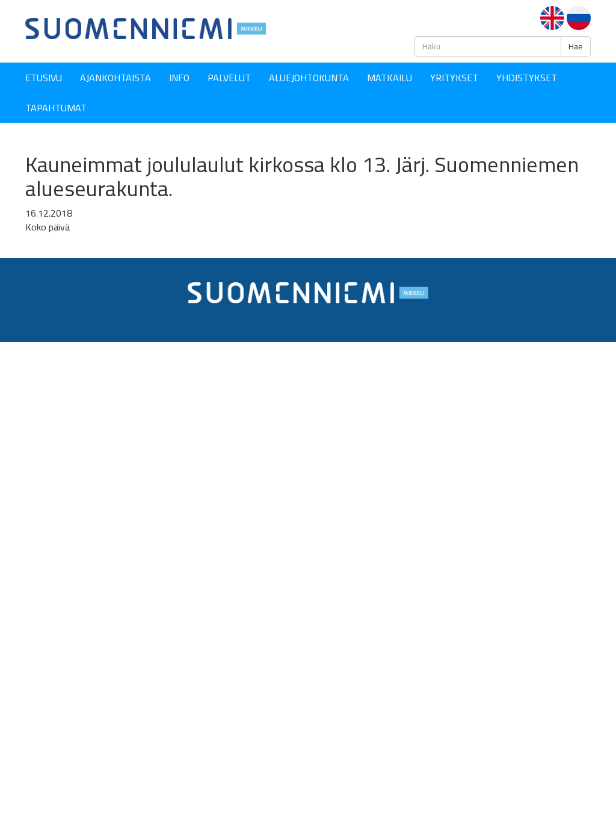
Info (179, 78)
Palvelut (229, 78)
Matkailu (389, 78)
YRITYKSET (454, 78)
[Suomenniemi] (145, 28)
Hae (575, 46)
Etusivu (43, 78)
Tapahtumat (56, 108)
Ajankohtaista (115, 78)
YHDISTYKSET (526, 78)
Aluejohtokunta (309, 78)
